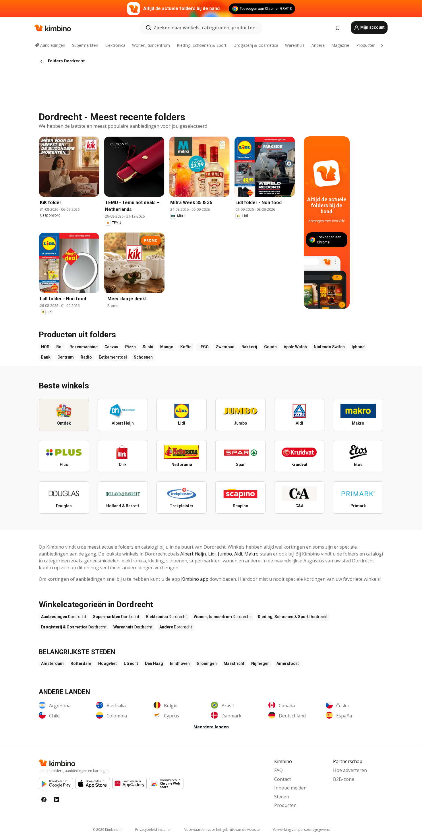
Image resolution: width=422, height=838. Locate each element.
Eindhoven (180, 663)
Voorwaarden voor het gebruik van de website (222, 829)
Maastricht (234, 663)
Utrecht (131, 663)
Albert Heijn (193, 554)
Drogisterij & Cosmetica (255, 45)
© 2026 (107, 829)
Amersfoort (287, 663)
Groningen (207, 663)
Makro (251, 554)
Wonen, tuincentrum (151, 45)
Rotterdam (81, 663)
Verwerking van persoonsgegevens (301, 829)
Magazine (340, 45)
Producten (365, 45)
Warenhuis (295, 45)
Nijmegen (260, 663)
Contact (282, 779)
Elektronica (115, 45)
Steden (281, 797)
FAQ (278, 770)
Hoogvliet (107, 663)
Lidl (212, 554)
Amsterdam (52, 663)
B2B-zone (343, 779)
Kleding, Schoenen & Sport (202, 45)
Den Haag (154, 663)
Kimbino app (194, 579)
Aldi (238, 554)
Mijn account (372, 27)
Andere (318, 45)
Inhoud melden (290, 788)
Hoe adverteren (350, 770)
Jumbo (225, 554)
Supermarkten (85, 45)
